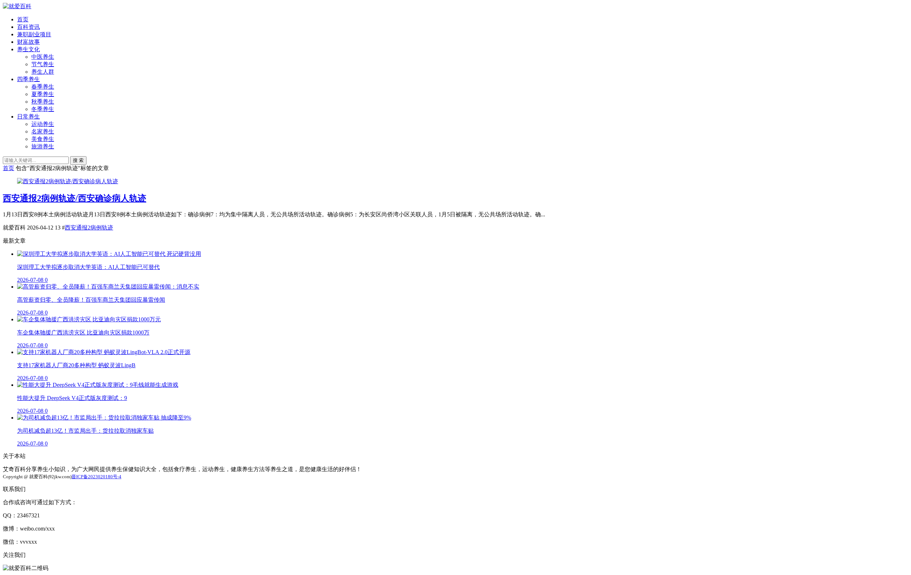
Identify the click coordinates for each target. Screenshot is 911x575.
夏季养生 (42, 94)
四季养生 (28, 79)
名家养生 (42, 131)
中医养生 (42, 57)
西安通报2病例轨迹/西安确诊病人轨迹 (74, 198)
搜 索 (78, 160)
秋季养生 (42, 102)
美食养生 (42, 139)
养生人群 (42, 72)
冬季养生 (42, 109)
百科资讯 (28, 27)
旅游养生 (42, 146)
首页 (22, 19)
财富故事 (28, 42)
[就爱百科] (17, 6)
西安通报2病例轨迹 (89, 228)
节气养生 (42, 64)
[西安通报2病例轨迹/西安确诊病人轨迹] (67, 181)
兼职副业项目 (34, 34)
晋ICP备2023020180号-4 (96, 476)
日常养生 (28, 117)
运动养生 (42, 124)
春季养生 (42, 87)
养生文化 (28, 49)
